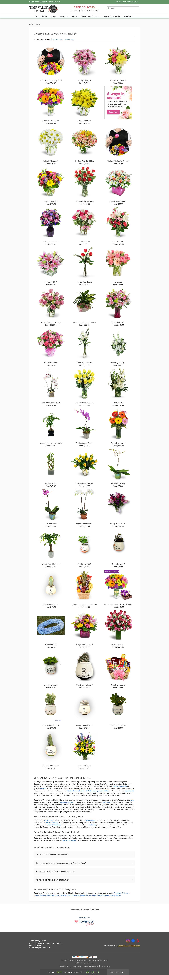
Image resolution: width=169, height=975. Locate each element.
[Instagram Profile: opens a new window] (128, 940)
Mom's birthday (52, 822)
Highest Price (57, 39)
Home (31, 24)
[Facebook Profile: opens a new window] (133, 940)
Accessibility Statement (91, 966)
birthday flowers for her (75, 791)
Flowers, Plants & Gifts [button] (111, 16)
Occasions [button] (63, 16)
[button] (163, 965)
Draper (36, 895)
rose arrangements (120, 786)
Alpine (118, 895)
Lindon (112, 895)
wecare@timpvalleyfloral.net (39, 948)
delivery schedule (69, 840)
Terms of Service (64, 966)
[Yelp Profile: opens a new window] (138, 940)
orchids (43, 788)
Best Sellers (45, 39)
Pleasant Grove (53, 895)
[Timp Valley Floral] (45, 9)
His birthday (90, 820)
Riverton (43, 895)
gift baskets (129, 791)
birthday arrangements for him (97, 791)
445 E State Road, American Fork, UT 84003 (45, 943)
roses (132, 800)
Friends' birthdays (54, 825)
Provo (88, 895)
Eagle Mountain (65, 895)
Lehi (127, 893)
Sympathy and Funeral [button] (90, 16)
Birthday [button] (74, 16)
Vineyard (106, 895)
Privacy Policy (76, 966)
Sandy (94, 895)
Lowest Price (69, 39)
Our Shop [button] (128, 16)
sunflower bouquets (66, 802)
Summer (53, 16)
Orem (99, 895)
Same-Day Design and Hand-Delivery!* (44, 1)
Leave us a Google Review (129, 945)
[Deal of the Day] (118, 102)
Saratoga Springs (78, 895)
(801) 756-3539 (35, 945)
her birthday (48, 820)
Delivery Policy (105, 966)
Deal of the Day (42, 16)
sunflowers (92, 825)
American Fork (119, 893)
